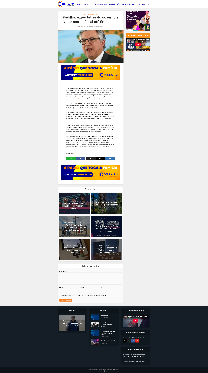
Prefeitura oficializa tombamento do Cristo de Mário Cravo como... (74, 227)
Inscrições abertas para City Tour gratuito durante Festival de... (106, 204)
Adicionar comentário (97, 26)
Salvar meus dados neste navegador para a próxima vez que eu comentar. (83, 295)
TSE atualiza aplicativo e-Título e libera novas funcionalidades (107, 250)
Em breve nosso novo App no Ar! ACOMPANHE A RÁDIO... (108, 333)
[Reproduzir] (128, 50)
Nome (61, 287)
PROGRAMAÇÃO (114, 4)
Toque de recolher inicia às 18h (108, 341)
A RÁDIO (85, 4)
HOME (78, 4)
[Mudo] (145, 50)
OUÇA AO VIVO (104, 315)
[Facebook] (133, 340)
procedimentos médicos (73, 99)
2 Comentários (104, 336)
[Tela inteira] (148, 50)
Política (84, 14)
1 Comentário (104, 343)
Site (102, 287)
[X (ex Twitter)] (129, 340)
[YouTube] (137, 340)
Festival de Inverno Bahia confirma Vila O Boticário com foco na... (107, 228)
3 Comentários (104, 328)
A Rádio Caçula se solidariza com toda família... (106, 324)
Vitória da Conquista (75, 201)
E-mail (82, 287)
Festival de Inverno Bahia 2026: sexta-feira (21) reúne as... (75, 205)
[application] (138, 44)
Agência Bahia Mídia (110, 371)
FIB (95, 221)
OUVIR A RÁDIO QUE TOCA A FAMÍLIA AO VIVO (135, 359)
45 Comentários (105, 317)
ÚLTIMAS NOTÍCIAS (128, 4)
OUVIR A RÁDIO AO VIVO (99, 4)
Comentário (63, 271)
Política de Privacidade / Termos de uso (133, 361)
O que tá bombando (69, 199)
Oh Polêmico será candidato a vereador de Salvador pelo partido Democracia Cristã (134, 355)
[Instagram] (125, 340)
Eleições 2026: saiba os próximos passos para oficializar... (74, 250)
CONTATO (142, 4)
